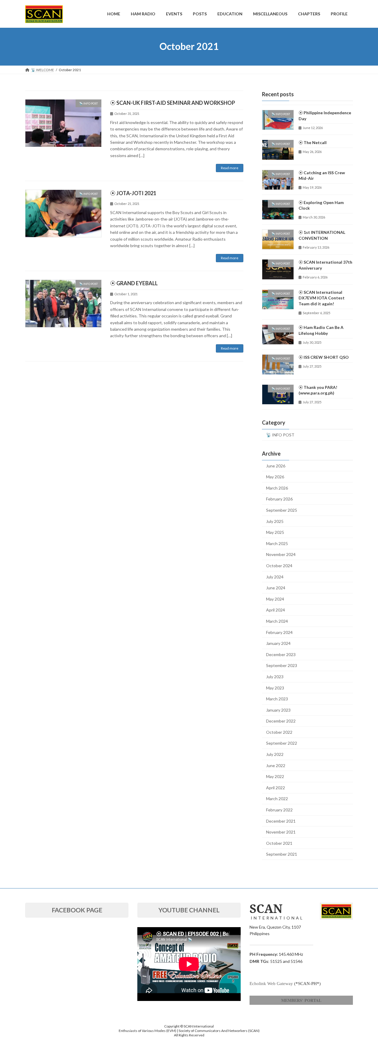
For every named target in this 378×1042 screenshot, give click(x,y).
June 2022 (275, 765)
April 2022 (275, 787)
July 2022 (275, 754)
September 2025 (281, 510)
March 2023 (277, 698)
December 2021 (281, 820)
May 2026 (275, 476)
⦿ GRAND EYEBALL (134, 283)
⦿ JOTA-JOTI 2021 (133, 193)
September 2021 (281, 854)
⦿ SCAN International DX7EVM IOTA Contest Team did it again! (322, 297)
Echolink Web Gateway (271, 983)
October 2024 (279, 565)
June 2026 (275, 465)
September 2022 (281, 743)
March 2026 (277, 487)
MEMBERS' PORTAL (301, 1000)
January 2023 (278, 709)
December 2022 (281, 720)
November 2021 (281, 831)
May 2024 (275, 598)
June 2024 (275, 587)
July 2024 (275, 576)
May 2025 (275, 532)
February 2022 (279, 809)
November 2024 (281, 554)
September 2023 (281, 665)
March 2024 (277, 621)
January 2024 (278, 643)
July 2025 (275, 521)
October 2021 (279, 842)
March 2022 (277, 798)
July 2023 (275, 676)
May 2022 (275, 776)
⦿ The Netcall (313, 142)
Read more (229, 168)
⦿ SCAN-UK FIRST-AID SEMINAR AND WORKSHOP (172, 103)
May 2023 (275, 687)
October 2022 (279, 731)
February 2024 (279, 632)
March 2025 (277, 543)
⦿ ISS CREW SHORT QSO (324, 357)
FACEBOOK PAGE (77, 910)
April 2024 (275, 609)
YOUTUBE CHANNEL (189, 910)
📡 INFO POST (280, 434)
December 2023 (281, 654)
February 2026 (279, 498)
